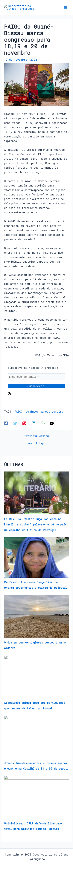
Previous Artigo (36, 436)
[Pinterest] (24, 423)
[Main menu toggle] (65, 7)
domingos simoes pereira (44, 411)
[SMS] (52, 423)
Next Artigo (36, 443)
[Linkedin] (33, 423)
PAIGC (18, 411)
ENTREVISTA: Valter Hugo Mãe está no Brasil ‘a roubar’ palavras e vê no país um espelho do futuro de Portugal (35, 524)
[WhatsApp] (43, 423)
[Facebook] (6, 423)
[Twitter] (15, 423)
